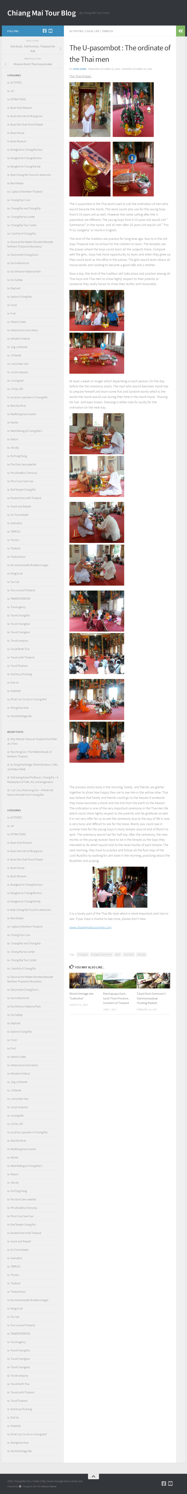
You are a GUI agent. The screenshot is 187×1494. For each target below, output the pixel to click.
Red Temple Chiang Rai (23, 489)
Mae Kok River (18, 405)
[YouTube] (50, 31)
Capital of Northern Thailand (26, 191)
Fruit (13, 313)
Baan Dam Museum (21, 107)
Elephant (15, 288)
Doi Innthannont (20, 263)
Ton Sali (15, 582)
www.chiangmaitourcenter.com (90, 927)
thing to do (17, 573)
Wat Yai (15, 682)
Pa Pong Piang (19, 456)
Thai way (141, 954)
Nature (14, 439)
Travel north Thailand (22, 657)
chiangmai (83, 954)
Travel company (19, 640)
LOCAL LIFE (92, 31)
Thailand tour (18, 556)
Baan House (17, 133)
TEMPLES (107, 31)
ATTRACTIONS (18, 99)
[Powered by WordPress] (20, 1486)
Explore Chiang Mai (21, 296)
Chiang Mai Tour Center (24, 225)
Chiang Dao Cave (20, 200)
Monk (117, 954)
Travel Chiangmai (20, 624)
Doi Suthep (17, 280)
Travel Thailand (19, 665)
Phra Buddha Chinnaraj (24, 473)
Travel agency (18, 607)
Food (14, 305)
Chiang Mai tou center (23, 216)
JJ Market (16, 355)
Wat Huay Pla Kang (21, 674)
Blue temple (17, 183)
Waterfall (15, 691)
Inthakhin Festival (20, 338)
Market (14, 422)
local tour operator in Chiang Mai (29, 397)
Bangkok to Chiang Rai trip (26, 166)
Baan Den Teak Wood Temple (27, 124)
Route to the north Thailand (26, 498)
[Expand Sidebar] (180, 31)
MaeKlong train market (23, 414)
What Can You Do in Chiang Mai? (29, 699)
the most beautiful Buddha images (29, 565)
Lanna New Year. (20, 363)
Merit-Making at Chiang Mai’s (26, 431)
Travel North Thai (20, 649)
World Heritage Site (21, 716)
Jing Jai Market (19, 347)
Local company (19, 372)
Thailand (15, 548)
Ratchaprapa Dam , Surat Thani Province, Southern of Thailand (116, 998)
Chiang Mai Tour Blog (41, 13)
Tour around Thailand (23, 590)
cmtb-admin (79, 69)
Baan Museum (18, 141)
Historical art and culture (24, 330)
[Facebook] (44, 31)
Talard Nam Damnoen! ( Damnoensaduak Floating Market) (151, 998)
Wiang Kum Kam (20, 707)
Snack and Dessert (21, 506)
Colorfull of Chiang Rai (23, 233)
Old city (15, 447)
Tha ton (15, 540)
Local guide (17, 380)
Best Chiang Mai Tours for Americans (31, 175)
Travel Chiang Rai (20, 615)
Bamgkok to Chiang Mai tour (27, 149)
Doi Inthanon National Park (26, 271)
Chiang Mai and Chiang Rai (26, 208)
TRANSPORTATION (20, 598)
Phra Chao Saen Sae (22, 481)
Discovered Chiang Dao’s (25, 254)
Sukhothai (16, 523)
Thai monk (129, 954)
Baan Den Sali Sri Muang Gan (27, 116)
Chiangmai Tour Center (101, 954)
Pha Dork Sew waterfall (23, 464)
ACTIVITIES (76, 31)
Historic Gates (18, 322)
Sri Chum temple (19, 514)
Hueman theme (48, 1486)
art (12, 91)
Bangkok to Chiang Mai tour (26, 158)
